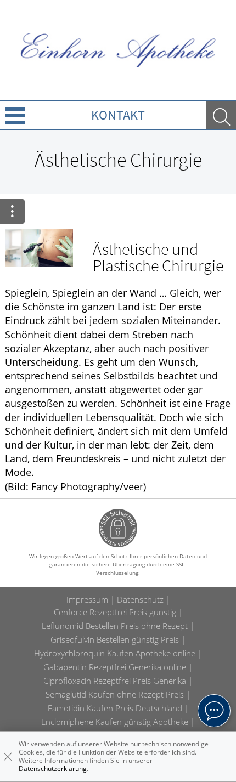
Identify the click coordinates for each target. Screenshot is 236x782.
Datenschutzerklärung (53, 768)
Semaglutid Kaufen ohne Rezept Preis (115, 694)
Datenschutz (140, 599)
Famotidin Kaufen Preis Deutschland (115, 707)
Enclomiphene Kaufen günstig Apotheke (114, 721)
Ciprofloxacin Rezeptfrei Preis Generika (114, 680)
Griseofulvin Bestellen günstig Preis (114, 639)
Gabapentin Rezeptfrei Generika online (114, 666)
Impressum (87, 599)
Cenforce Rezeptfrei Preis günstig (115, 612)
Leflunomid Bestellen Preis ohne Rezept (115, 625)
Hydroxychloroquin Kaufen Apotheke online (114, 653)
